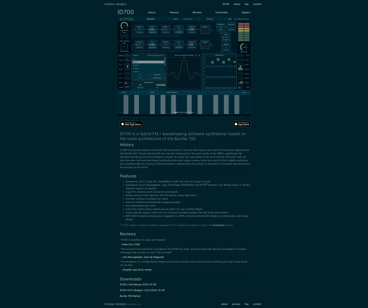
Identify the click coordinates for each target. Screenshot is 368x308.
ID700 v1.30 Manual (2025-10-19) (138, 284)
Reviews (197, 12)
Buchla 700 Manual (130, 295)
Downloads (221, 12)
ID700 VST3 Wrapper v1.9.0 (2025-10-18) (142, 290)
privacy (236, 304)
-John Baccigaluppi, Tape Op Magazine (142, 257)
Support (246, 12)
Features (174, 12)
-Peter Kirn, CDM (130, 244)
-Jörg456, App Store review (136, 269)
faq (246, 4)
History (152, 12)
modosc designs (115, 4)
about (237, 4)
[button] (128, 66)
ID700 (226, 4)
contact (257, 4)
